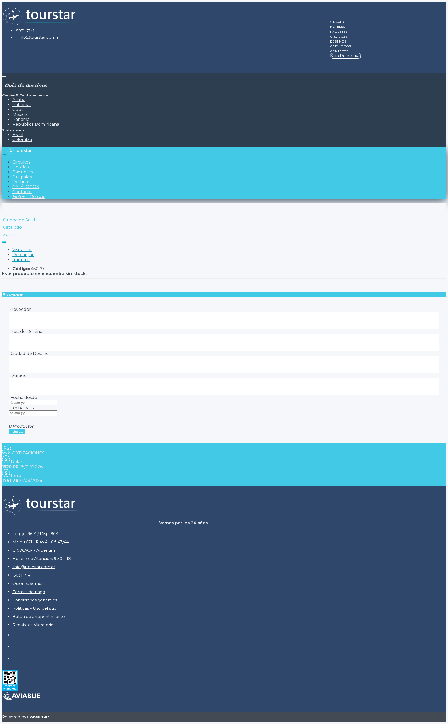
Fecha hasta (22, 407)
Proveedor (20, 309)
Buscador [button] (12, 294)
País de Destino (26, 331)
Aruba (18, 99)
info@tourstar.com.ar (39, 37)
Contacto (339, 51)
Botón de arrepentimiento (38, 616)
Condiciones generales (34, 600)
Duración (19, 375)
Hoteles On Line (28, 196)
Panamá (21, 119)
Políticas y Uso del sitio (34, 608)
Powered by (25, 716)
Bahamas (21, 104)
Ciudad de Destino (29, 353)
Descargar (23, 254)
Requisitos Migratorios (33, 624)
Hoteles (337, 27)
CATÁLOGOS (340, 46)
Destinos (338, 41)
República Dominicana (35, 124)
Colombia (22, 139)
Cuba (18, 109)
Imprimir (21, 259)
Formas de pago (28, 591)
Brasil (17, 134)
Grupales (338, 36)
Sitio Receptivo (345, 55)
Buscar (17, 431)
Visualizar (22, 249)
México (19, 114)
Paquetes (338, 31)
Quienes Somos (27, 583)
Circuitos (338, 22)
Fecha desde (23, 397)
